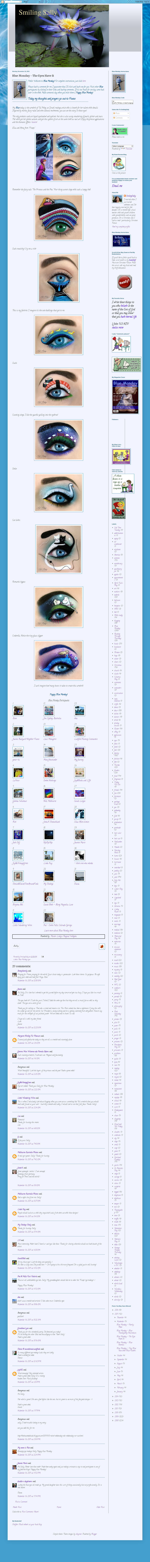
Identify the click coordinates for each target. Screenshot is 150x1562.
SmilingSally (131, 196)
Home (59, 1507)
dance (116, 707)
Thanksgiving (118, 1211)
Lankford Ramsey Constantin (85, 739)
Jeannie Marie (79, 842)
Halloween (118, 841)
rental (116, 1080)
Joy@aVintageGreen (20, 863)
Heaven (116, 847)
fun (115, 793)
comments (117, 682)
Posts (117, 113)
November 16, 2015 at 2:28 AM (29, 1074)
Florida (117, 765)
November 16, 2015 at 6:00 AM (29, 1128)
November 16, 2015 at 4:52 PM (29, 1473)
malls (116, 921)
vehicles (116, 1233)
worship (117, 1300)
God (115, 816)
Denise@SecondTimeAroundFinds (25, 884)
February (120, 1387)
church (116, 670)
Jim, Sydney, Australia (52, 718)
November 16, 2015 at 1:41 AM (28, 1058)
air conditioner (118, 543)
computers (117, 688)
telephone (117, 1195)
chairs (116, 662)
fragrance (117, 779)
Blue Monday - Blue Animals (124, 1343)
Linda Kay (47, 863)
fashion (116, 758)
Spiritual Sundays (117, 1158)
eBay (116, 732)
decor (116, 710)
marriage (117, 924)
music (116, 966)
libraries (117, 906)
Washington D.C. (118, 1264)
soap (115, 1148)
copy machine (117, 700)
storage (116, 1177)
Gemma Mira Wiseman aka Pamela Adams (33, 1051)
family (116, 753)
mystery (117, 969)
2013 (117, 1400)
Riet (14, 822)
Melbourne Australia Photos (28, 1152)
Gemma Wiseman (20, 801)
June (119, 1371)
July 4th (117, 880)
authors (117, 591)
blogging (117, 621)
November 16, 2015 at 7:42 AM (29, 1159)
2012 (117, 1404)
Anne (15, 718)
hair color (117, 833)
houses (116, 859)
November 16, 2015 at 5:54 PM (29, 1496)
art (115, 588)
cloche (116, 674)
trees (115, 1225)
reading (116, 1068)
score (116, 1107)
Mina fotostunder (50, 759)
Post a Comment (21, 1502)
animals (117, 558)
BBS (116, 609)
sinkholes (117, 1135)
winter (116, 1280)
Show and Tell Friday (118, 1125)
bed (115, 612)
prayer (116, 1038)
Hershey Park (117, 851)
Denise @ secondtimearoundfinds (29, 1349)
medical (116, 930)
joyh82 (20, 1370)
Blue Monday (22, 959)
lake (115, 894)
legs (115, 903)
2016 (117, 1310)
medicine (117, 933)
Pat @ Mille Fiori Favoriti (27, 1276)
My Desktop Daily (24, 1225)
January (120, 1391)
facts (116, 743)
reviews (116, 1094)
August (120, 1363)
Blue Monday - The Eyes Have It (126, 1337)
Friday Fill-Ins (117, 783)
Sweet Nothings (49, 780)
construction (118, 693)
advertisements (118, 534)
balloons (117, 600)
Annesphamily (22, 971)
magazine (117, 915)
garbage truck (116, 803)
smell (116, 1144)
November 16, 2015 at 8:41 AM (29, 1216)
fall (115, 750)
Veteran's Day (117, 1240)
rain (115, 1065)
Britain (117, 652)
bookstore (117, 647)
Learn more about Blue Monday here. (58, 930)
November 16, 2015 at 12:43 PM (29, 1361)
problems (117, 1053)
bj (18, 1137)
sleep (116, 1141)
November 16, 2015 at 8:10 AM (29, 1185)
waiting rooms (116, 1259)
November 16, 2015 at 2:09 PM (29, 1439)
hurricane (117, 862)
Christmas (118, 665)
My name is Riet (24, 1448)
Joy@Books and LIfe (82, 780)
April (119, 1379)
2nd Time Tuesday (117, 528)
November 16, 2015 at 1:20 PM (29, 1382)
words (116, 1296)
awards (116, 595)
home (116, 856)
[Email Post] (42, 957)
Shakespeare (118, 1110)
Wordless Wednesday (118, 1290)
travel (116, 1222)
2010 (117, 1412)
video (116, 1244)
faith (116, 747)
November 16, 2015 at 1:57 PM (29, 1410)
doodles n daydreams (25, 1481)
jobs (115, 874)
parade (116, 996)
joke (115, 877)
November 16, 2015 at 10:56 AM (29, 1340)
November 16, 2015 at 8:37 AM (29, 1201)
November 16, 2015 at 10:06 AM (29, 1304)
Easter (116, 728)
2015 (117, 1314)
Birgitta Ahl (18, 904)
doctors (116, 717)
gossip (116, 819)
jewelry (116, 871)
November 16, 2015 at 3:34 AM (29, 1107)
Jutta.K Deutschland (51, 822)
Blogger (94, 1534)
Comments (119, 118)
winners (117, 1277)
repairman (117, 1083)
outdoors (117, 988)
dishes (116, 713)
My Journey (78, 759)
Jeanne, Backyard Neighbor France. (26, 739)
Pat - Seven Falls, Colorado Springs (57, 925)
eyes (29, 959)
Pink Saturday (117, 1012)
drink (116, 720)
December (120, 1317)
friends (116, 790)
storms (116, 1180)
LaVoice (16, 780)
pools (116, 1032)
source (34, 122)
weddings (117, 1272)
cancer (116, 659)
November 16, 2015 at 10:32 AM (29, 1320)
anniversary (118, 563)
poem (116, 1025)
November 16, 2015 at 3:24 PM (29, 1455)
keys (115, 886)
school (116, 1100)
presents (117, 1041)
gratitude (117, 827)
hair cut (117, 838)
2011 (116, 1408)
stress (116, 1183)
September (121, 1359)
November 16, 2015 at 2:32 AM (29, 1089)
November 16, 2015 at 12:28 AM (29, 1027)
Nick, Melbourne (49, 801)
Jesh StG (16, 842)
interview (117, 867)
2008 (117, 1420)
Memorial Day (117, 937)
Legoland (117, 897)
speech (116, 1154)
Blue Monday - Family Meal (125, 1325)
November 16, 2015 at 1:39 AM (29, 1043)
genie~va (16, 759)
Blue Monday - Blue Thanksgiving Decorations (126, 1331)
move (116, 960)
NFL (116, 985)
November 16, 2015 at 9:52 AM (29, 1268)
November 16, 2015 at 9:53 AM (29, 1289)
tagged (116, 1192)
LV (19, 1240)
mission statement (117, 948)
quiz (115, 1062)
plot (115, 1022)
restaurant (118, 1089)
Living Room (116, 910)
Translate (128, 149)
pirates (116, 1019)
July (119, 1367)
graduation (118, 822)
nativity (117, 976)
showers (117, 1132)
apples (116, 574)
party (116, 1000)
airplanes (117, 549)
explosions (117, 735)
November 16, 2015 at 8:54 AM (29, 1232)
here (84, 81)
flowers (116, 770)
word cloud (118, 1283)
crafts (116, 704)
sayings (116, 1097)
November (120, 1321)
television (117, 1198)
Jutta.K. (20, 1168)
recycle (116, 1077)
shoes (116, 1115)
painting (117, 993)
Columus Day (117, 678)
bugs (115, 655)
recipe (116, 1074)
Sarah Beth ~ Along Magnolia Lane (58, 904)
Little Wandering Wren (22, 925)
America (117, 555)
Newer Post (17, 1507)
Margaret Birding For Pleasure (29, 1036)
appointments (118, 578)
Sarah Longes (79, 801)
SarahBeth (22, 1258)
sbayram (79, 1534)
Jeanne (20, 989)
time (115, 1215)
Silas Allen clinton (81, 822)
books (116, 644)
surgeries (117, 1186)
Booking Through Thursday (117, 636)
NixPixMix (47, 842)
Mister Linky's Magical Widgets (64, 936)
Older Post (100, 1507)
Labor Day (118, 889)
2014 (117, 1396)
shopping (117, 1119)
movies (116, 963)
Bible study (118, 615)
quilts (116, 1059)
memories (117, 941)
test (115, 1207)
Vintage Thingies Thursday (117, 1250)
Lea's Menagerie (49, 739)
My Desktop (48, 884)
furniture (117, 796)
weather (117, 1268)
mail (115, 918)
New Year (118, 979)
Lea (19, 1116)
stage (116, 1173)
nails (116, 973)
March (119, 1383)
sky (115, 1138)
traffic (116, 1218)
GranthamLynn (23, 1328)
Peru (116, 1003)
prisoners (117, 1050)
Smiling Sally (38, 12)
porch (116, 1035)
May (119, 1375)
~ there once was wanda (83, 863)
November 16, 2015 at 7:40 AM (29, 1144)
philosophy (118, 1006)
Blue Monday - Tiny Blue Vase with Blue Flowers (126, 1349)
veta (75, 718)
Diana (76, 884)
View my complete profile (121, 226)
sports (116, 1165)
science (116, 1104)
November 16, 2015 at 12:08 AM (29, 980)
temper (116, 1203)
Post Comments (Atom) (30, 1512)
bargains (117, 606)
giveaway (117, 810)
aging (116, 538)
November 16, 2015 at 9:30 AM (29, 1250)
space (116, 1151)
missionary (118, 954)
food (115, 776)
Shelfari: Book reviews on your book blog (27, 1524)
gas (115, 807)
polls (116, 1029)
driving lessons (116, 724)
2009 (117, 1416)
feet (115, 762)
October (120, 1355)
